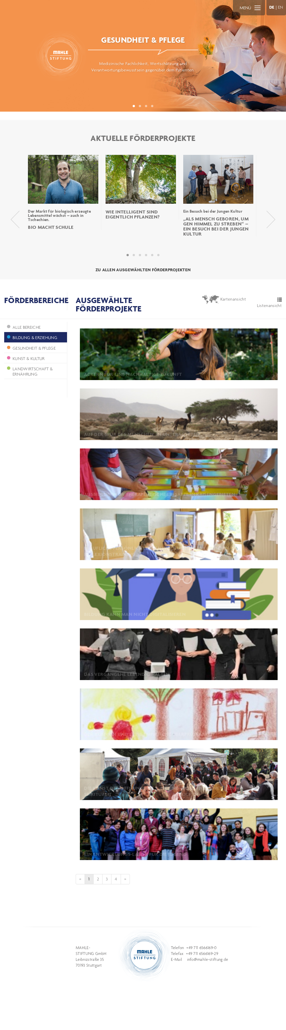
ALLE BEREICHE (26, 327)
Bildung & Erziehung (35, 337)
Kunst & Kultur (28, 358)
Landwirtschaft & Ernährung (33, 371)
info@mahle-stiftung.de (207, 959)
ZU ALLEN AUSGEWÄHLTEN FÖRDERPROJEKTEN (143, 269)
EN (280, 7)
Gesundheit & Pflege (34, 348)
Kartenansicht (232, 299)
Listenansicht (269, 305)
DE (272, 7)
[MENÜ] (257, 7)
